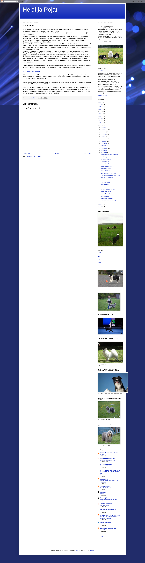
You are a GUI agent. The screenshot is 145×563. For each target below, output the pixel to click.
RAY (99, 259)
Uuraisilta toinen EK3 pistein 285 (107, 511)
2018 (100, 109)
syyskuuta (103, 134)
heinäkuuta (104, 139)
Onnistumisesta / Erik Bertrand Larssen (109, 524)
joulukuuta (104, 127)
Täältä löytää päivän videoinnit (31, 71)
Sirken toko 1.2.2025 (105, 466)
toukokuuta (104, 143)
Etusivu (57, 153)
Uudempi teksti (27, 153)
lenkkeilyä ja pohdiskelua (107, 198)
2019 (100, 107)
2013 (100, 120)
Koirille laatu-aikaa (106, 191)
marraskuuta (104, 129)
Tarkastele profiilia (102, 95)
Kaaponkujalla (104, 498)
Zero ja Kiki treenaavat (106, 464)
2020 (100, 104)
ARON (99, 263)
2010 (100, 204)
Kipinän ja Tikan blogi (106, 503)
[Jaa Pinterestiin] (47, 98)
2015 (100, 116)
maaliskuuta (104, 148)
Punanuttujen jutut (105, 486)
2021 (100, 102)
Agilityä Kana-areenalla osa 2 (108, 166)
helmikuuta (104, 150)
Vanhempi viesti (87, 153)
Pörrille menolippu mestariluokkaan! (108, 499)
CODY (99, 253)
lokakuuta (103, 132)
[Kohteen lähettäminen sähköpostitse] (39, 98)
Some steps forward (104, 505)
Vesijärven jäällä (105, 157)
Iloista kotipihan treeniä (107, 194)
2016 (100, 114)
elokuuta (103, 136)
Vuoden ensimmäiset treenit (108, 201)
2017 (100, 111)
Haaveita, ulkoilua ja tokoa (108, 189)
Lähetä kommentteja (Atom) (33, 156)
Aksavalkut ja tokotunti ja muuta (107, 487)
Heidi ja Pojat (40, 9)
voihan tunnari (104, 187)
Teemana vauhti (105, 161)
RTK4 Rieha (103, 529)
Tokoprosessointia (105, 182)
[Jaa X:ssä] (43, 98)
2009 (100, 206)
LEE (99, 256)
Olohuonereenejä (105, 170)
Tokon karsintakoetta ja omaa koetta (110, 175)
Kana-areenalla (105, 196)
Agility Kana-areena (106, 168)
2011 (100, 125)
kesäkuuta (104, 141)
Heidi (101, 70)
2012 (100, 123)
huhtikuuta (104, 145)
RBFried (78, 550)
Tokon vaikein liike (105, 164)
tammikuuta (104, 152)
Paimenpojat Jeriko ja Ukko (107, 458)
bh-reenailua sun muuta (107, 177)
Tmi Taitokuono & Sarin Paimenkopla (110, 515)
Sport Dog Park (105, 184)
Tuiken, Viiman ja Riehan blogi (108, 528)
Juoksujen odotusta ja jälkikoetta (107, 460)
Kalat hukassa (104, 479)
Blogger (92, 550)
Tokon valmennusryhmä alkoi (108, 173)
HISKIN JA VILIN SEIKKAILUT (108, 509)
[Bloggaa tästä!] (41, 98)
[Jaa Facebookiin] (45, 98)
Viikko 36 (102, 493)
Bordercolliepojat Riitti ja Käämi (108, 453)
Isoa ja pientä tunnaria (107, 159)
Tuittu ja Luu (103, 492)
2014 (100, 118)
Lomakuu (102, 454)
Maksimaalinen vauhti (106, 180)
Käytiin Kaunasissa (104, 474)
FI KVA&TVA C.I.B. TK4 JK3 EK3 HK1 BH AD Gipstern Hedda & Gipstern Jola (110, 471)
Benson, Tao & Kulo (105, 522)
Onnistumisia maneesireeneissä (109, 154)
